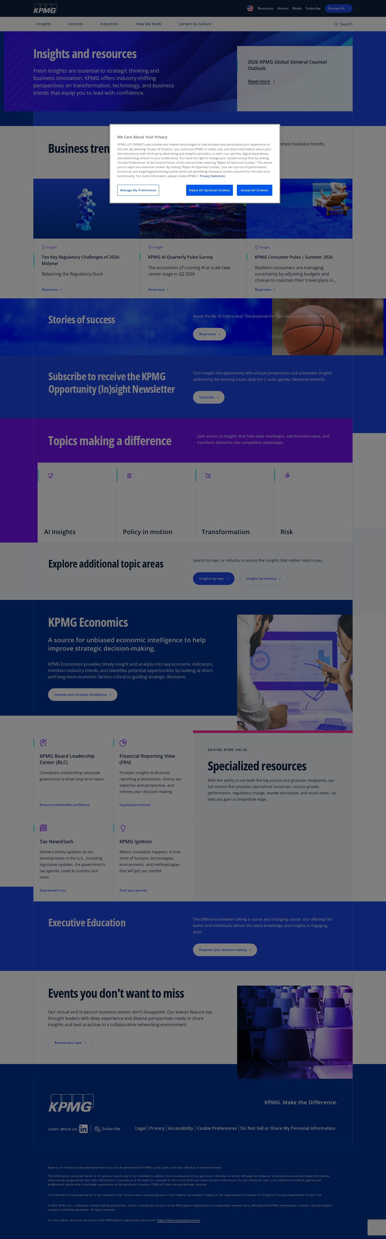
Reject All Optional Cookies (209, 190)
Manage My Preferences (138, 190)
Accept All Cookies (254, 190)
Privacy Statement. (213, 176)
